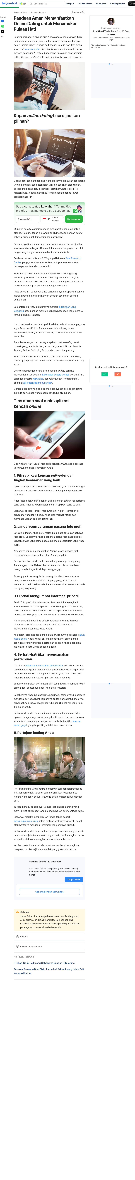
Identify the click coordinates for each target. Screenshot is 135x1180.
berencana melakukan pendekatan (44, 665)
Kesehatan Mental (20, 12)
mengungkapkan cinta (26, 821)
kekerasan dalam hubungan (37, 382)
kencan (32, 49)
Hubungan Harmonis (38, 12)
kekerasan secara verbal (55, 374)
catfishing (37, 378)
